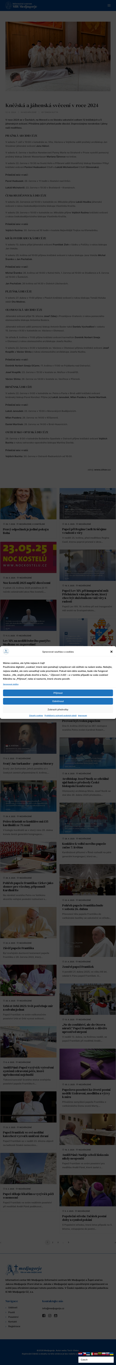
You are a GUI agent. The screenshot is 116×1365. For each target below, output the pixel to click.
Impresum (82, 715)
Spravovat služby (11, 684)
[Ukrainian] (112, 1353)
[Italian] (92, 1353)
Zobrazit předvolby (58, 709)
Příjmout (58, 693)
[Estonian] (88, 1353)
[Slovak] (108, 1353)
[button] (111, 651)
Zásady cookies (36, 715)
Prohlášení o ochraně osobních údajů (61, 715)
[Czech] (84, 1353)
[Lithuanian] (100, 1353)
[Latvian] (96, 1353)
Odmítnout (58, 701)
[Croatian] (80, 1353)
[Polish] (104, 1353)
